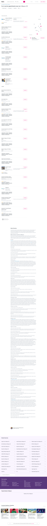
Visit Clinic (25, 27)
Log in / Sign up (43, 1)
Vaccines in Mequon (7, 4)
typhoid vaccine (14, 399)
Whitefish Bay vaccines (15, 485)
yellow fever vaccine (14, 379)
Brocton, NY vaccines (27, 482)
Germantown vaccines (15, 483)
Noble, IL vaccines (37, 483)
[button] (37, 34)
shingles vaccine (14, 319)
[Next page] (8, 219)
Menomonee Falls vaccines (5, 485)
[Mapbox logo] (30, 34)
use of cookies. (32, 523)
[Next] (45, 506)
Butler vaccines (14, 482)
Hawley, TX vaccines (38, 485)
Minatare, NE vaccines (38, 484)
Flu (31, 242)
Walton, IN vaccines (27, 483)
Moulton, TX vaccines (27, 485)
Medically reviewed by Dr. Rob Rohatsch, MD (18, 427)
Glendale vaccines (4, 484)
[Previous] (43, 506)
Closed (15, 19)
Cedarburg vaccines (4, 483)
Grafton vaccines (14, 484)
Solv (1, 4)
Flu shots (12, 240)
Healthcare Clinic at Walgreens (28, 493)
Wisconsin (4, 4)
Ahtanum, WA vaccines (27, 486)
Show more (26, 21)
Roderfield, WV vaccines (38, 482)
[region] (37, 25)
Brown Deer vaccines (4, 482)
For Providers (36, 1)
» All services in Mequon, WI (5, 474)
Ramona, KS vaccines (27, 484)
